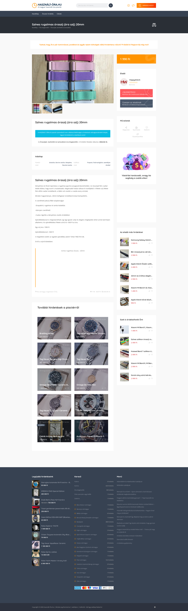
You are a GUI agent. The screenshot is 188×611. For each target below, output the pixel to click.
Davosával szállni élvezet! (125, 539)
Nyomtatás (136, 130)
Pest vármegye (41, 292)
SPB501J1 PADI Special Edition (52, 491)
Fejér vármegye (81, 530)
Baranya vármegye (82, 509)
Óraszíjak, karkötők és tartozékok (61, 27)
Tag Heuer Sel (83, 359)
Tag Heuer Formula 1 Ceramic (53, 410)
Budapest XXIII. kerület (100, 396)
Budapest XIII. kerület (62, 319)
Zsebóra (77, 498)
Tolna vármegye (81, 568)
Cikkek (59, 14)
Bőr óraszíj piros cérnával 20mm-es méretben (142, 252)
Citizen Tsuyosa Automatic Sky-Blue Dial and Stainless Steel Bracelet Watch (56, 535)
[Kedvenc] (68, 337)
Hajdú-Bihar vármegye (83, 539)
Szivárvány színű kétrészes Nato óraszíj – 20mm (142, 375)
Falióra (76, 481)
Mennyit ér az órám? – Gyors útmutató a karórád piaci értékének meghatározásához (134, 493)
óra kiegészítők (72, 142)
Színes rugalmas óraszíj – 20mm (73, 251)
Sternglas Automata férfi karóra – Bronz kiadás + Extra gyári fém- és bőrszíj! (56, 482)
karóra (49, 319)
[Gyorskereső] (154, 25)
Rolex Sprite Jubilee (49, 552)
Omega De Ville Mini (86, 385)
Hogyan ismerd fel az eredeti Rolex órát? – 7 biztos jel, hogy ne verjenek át (136, 530)
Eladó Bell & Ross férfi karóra (53, 500)
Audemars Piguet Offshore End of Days (91, 436)
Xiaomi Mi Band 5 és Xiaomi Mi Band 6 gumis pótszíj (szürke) (142, 288)
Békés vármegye (81, 513)
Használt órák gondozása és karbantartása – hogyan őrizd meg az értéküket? (135, 512)
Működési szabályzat (123, 485)
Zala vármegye (81, 581)
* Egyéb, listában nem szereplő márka (52, 422)
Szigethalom (50, 292)
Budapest (79, 522)
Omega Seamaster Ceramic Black (54, 385)
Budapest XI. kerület (63, 422)
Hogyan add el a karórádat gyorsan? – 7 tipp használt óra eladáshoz (135, 499)
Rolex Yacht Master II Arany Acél (54, 561)
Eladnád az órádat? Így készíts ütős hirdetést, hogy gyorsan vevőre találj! (136, 524)
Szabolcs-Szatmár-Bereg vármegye (87, 564)
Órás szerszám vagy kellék (82, 494)
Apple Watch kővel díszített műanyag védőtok (142, 300)
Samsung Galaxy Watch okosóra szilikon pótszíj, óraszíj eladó (142, 240)
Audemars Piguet (83, 422)
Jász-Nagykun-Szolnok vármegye (87, 547)
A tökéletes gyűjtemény (124, 543)
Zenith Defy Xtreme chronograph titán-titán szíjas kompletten (91, 410)
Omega (43, 371)
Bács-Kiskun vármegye (83, 505)
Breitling (43, 319)
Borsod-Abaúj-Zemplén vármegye (87, 518)
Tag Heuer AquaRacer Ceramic (53, 543)
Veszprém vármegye (83, 577)
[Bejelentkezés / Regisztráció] (128, 5)
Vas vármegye (81, 573)
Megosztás (126, 130)
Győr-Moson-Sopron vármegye (86, 535)
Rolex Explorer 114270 (49, 526)
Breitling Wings (47, 333)
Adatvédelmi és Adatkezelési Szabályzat (129, 481)
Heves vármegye (81, 543)
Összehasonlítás (137, 137)
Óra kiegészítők (44, 27)
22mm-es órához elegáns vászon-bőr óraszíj (142, 276)
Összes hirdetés (48, 14)
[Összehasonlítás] (133, 5)
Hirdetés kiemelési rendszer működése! (129, 536)
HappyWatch (134, 80)
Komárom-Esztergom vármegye (86, 551)
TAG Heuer (81, 319)
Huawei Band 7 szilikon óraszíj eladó (142, 351)
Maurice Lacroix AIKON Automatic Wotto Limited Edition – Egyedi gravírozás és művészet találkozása (135, 505)
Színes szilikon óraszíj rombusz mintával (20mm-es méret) (142, 339)
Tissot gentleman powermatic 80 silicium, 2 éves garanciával (56, 508)
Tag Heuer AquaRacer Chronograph (91, 333)
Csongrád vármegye (83, 526)
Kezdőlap (35, 14)
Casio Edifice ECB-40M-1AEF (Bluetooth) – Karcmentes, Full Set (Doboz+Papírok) (56, 517)
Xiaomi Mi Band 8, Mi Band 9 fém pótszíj (142, 363)
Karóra (76, 486)
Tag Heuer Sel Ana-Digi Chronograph (54, 359)
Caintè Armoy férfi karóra (52, 436)
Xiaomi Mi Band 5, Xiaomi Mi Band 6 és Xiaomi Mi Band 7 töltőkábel (142, 327)
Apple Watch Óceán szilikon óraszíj (142, 264)
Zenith (80, 396)
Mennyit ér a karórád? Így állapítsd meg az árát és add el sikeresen (135, 518)
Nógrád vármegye (82, 556)
